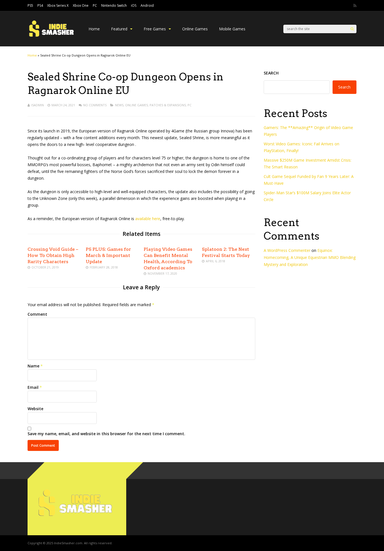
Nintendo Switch (114, 5)
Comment (37, 314)
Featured (119, 28)
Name (33, 366)
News (119, 105)
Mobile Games (232, 28)
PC (95, 5)
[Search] (352, 29)
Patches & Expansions (168, 105)
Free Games (155, 28)
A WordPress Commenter (287, 250)
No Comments (95, 105)
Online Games (195, 28)
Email (33, 387)
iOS (133, 5)
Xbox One (81, 5)
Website (35, 408)
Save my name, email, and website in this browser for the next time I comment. (106, 433)
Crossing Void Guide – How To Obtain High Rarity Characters (53, 255)
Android (147, 5)
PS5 (30, 5)
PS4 (40, 5)
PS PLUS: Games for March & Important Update (108, 255)
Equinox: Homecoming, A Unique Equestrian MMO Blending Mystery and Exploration (310, 257)
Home (94, 28)
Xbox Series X (58, 5)
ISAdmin (37, 105)
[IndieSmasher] (52, 37)
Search (271, 73)
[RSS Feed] (354, 5)
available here (147, 218)
